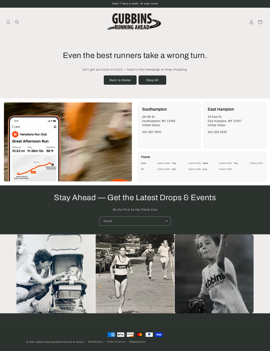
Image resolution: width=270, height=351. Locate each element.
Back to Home (120, 80)
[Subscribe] (166, 221)
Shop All (152, 80)
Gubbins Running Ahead (49, 342)
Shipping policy (137, 341)
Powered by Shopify (73, 342)
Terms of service (116, 341)
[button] (8, 22)
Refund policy (95, 341)
